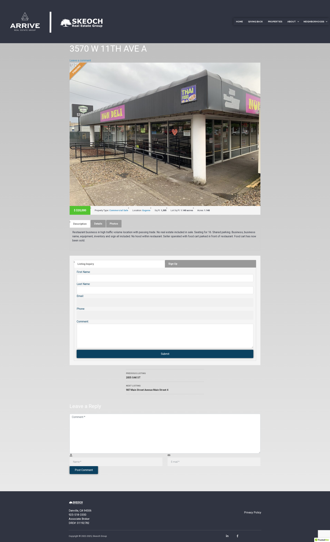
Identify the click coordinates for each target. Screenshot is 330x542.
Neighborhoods (314, 21)
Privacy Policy (252, 512)
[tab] (80, 224)
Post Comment (84, 470)
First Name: (83, 272)
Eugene (146, 210)
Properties (275, 21)
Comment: (83, 321)
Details (98, 223)
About (291, 21)
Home (239, 21)
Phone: (81, 308)
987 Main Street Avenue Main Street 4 (147, 388)
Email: (80, 296)
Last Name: (83, 284)
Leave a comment (80, 60)
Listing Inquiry (86, 264)
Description (80, 223)
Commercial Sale (118, 210)
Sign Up (172, 263)
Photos (114, 223)
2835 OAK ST (136, 375)
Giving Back (255, 21)
